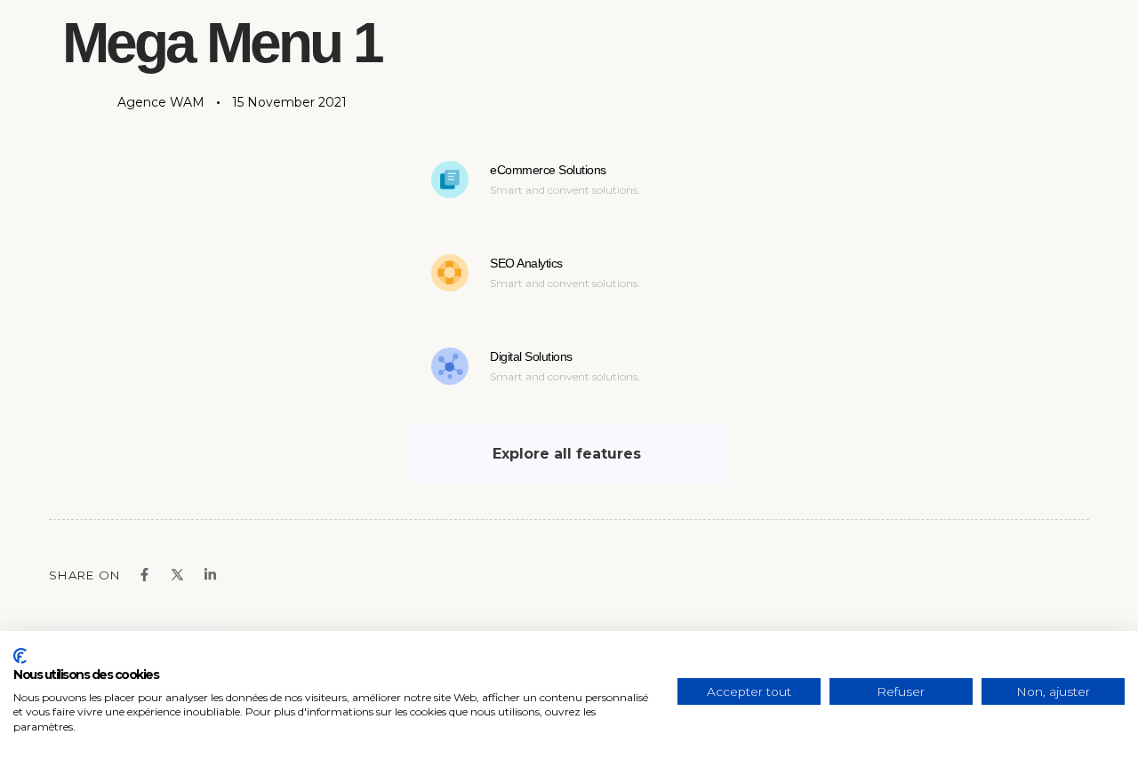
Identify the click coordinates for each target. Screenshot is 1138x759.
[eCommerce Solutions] (569, 183)
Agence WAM (160, 102)
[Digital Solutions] (569, 370)
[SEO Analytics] (569, 276)
